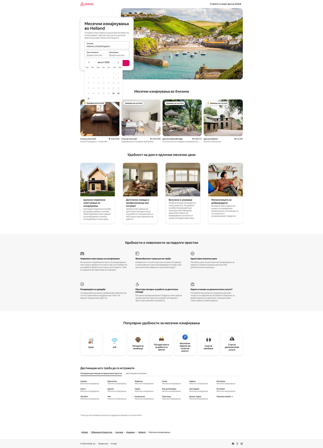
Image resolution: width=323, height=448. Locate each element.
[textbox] (96, 55)
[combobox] (107, 46)
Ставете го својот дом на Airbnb (225, 4)
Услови (114, 444)
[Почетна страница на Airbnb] (86, 4)
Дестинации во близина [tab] (136, 373)
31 (88, 98)
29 (113, 93)
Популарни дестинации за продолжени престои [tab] (101, 373)
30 (118, 93)
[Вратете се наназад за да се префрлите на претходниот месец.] (89, 62)
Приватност (103, 444)
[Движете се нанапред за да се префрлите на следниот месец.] (118, 62)
